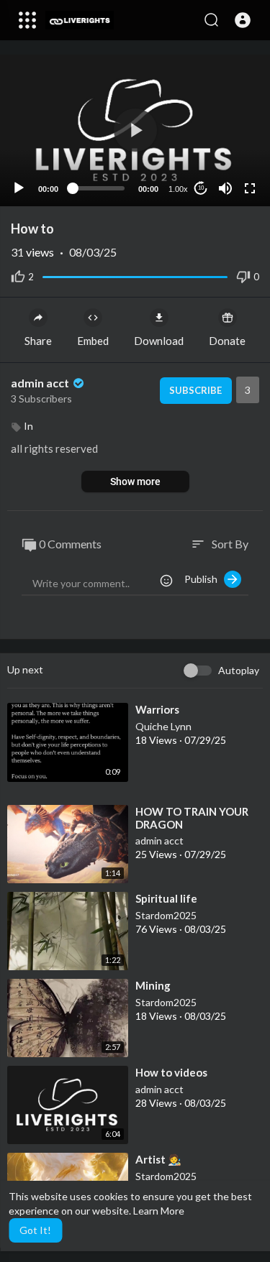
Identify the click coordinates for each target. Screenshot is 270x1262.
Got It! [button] (35, 1230)
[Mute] (225, 188)
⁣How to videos (171, 1072)
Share (38, 340)
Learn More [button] (158, 1211)
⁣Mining (153, 985)
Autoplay (238, 670)
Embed (93, 340)
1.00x (178, 189)
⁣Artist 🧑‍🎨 (158, 1159)
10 (201, 188)
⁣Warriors (157, 709)
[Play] (19, 188)
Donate (227, 340)
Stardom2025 (166, 915)
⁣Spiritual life (166, 898)
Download (159, 340)
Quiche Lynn (163, 726)
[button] (242, 20)
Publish (204, 579)
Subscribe (195, 390)
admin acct (41, 383)
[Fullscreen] (250, 188)
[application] (135, 130)
